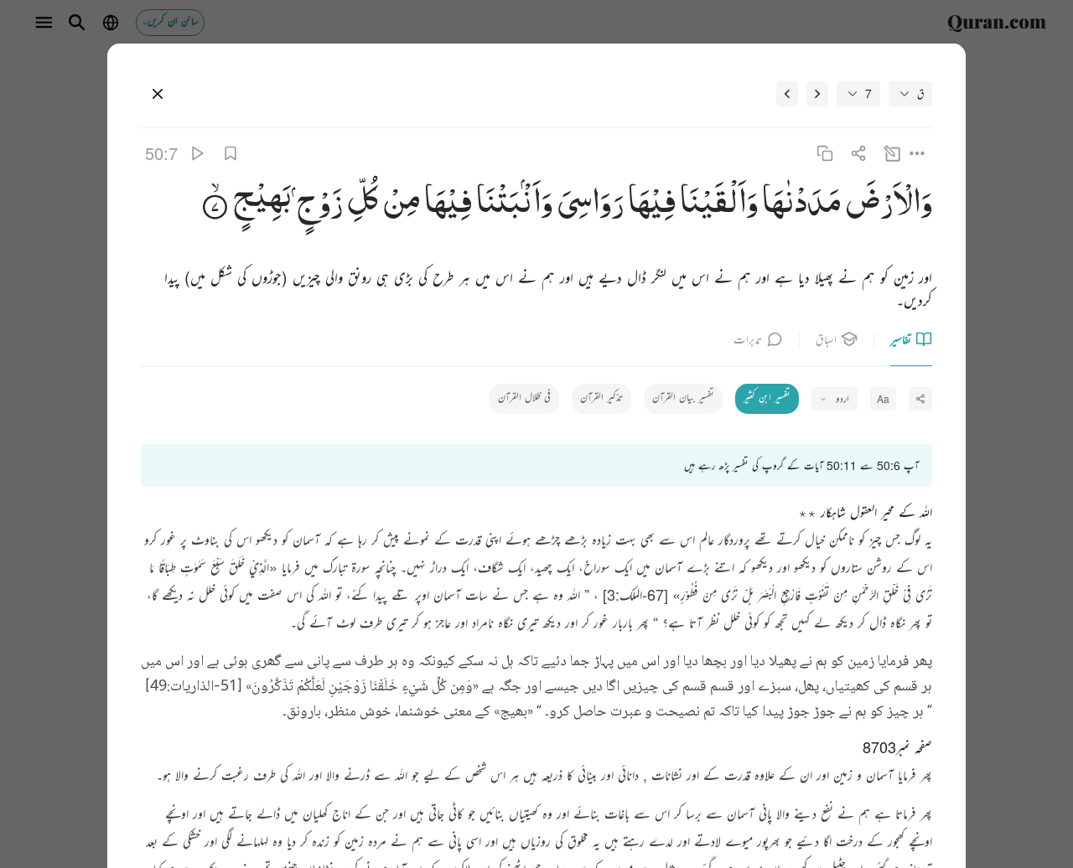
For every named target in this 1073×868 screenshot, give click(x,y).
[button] (886, 205)
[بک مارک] (230, 153)
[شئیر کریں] (858, 153)
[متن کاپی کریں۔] (824, 153)
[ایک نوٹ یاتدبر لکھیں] (892, 153)
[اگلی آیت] (787, 93)
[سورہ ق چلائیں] (196, 153)
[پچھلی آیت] (817, 93)
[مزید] (917, 153)
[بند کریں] (157, 94)
